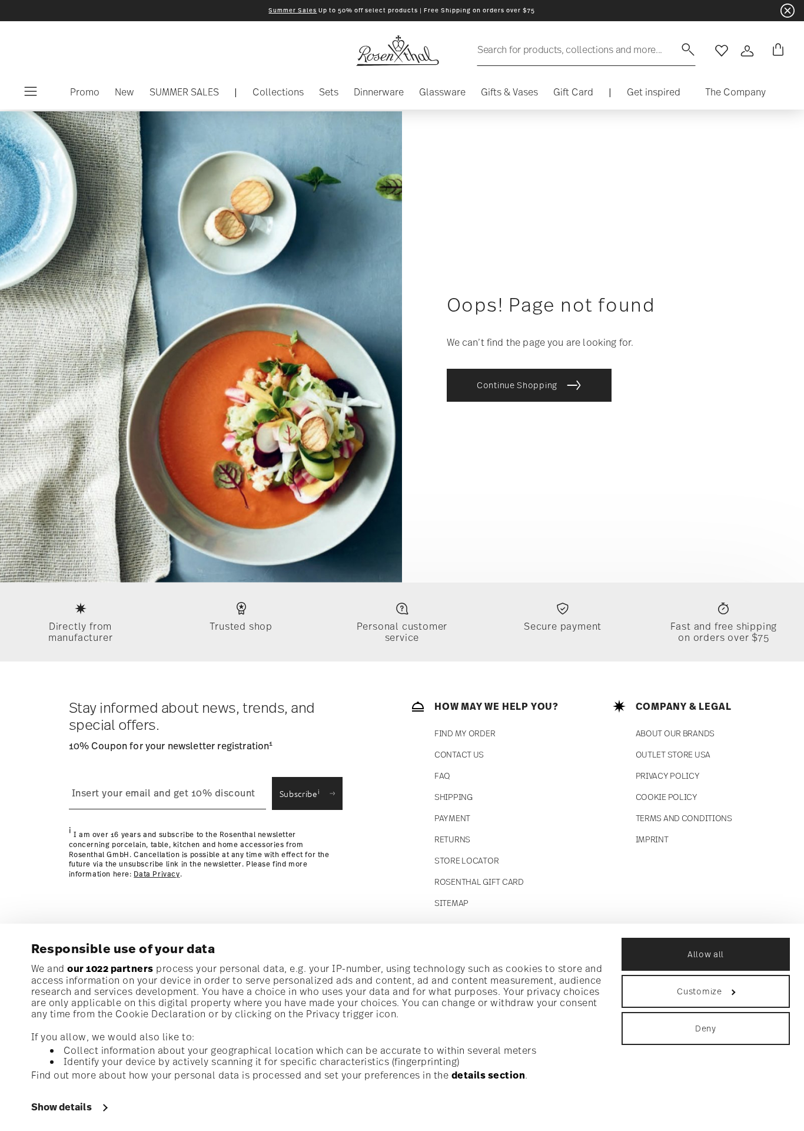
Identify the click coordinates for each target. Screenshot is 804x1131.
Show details (61, 1106)
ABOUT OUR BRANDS (675, 733)
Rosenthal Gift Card (479, 881)
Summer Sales (292, 10)
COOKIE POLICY (666, 796)
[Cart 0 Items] (776, 50)
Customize (699, 991)
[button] (278, 95)
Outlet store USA (673, 754)
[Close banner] (787, 11)
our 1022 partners (110, 968)
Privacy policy (668, 775)
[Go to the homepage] (397, 50)
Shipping (453, 796)
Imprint (652, 839)
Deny (705, 1028)
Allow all (705, 954)
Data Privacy (157, 874)
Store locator (466, 860)
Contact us (459, 754)
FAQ (442, 775)
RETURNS (452, 839)
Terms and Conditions (684, 818)
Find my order (464, 733)
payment (452, 818)
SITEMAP (451, 902)
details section (488, 1075)
